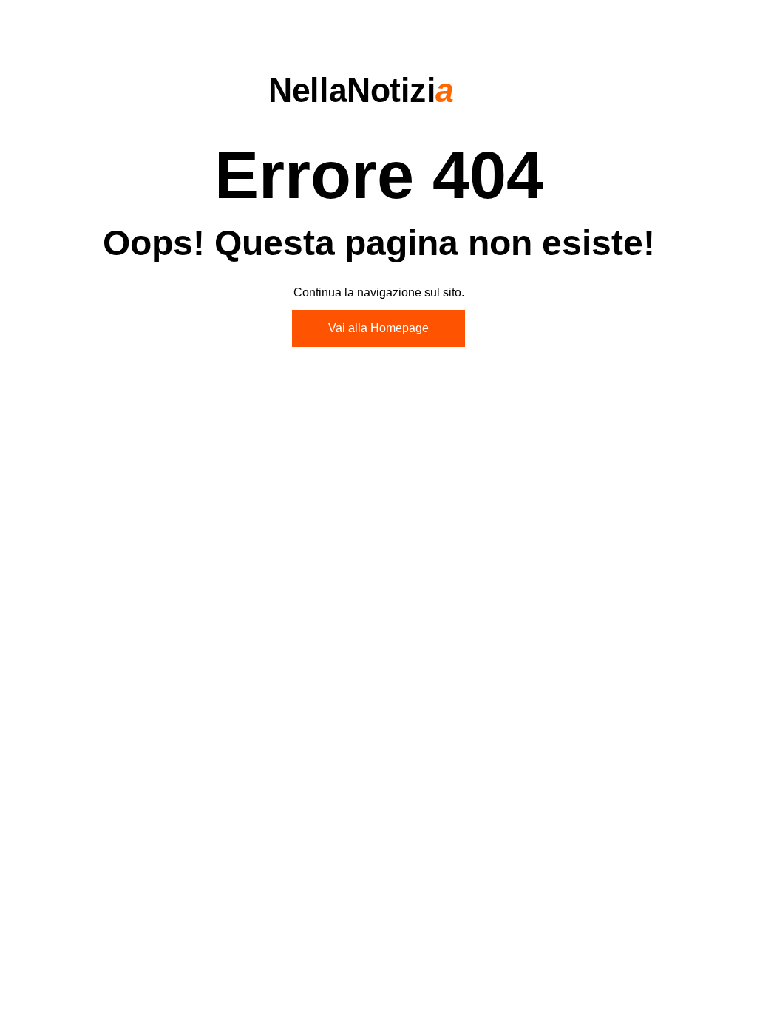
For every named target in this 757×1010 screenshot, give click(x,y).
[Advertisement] (378, 481)
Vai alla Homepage (378, 328)
